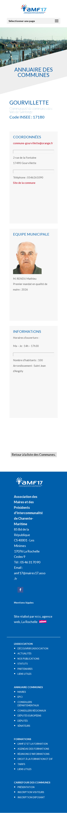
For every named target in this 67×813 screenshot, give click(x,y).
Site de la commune (24, 182)
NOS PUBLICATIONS (28, 658)
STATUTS (23, 663)
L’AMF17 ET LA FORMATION (33, 743)
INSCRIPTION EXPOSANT (31, 797)
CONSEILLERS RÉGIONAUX (32, 710)
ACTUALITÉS (24, 653)
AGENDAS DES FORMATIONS (33, 748)
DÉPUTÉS (23, 720)
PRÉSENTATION (26, 787)
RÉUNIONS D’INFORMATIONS (33, 754)
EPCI (20, 696)
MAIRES (22, 691)
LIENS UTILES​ (24, 673)
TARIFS (21, 764)
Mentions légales (24, 602)
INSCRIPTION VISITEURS (31, 792)
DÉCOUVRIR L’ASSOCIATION (33, 648)
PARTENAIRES (25, 668)
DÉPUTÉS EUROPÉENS (29, 715)
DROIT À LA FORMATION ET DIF (35, 759)
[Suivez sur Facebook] (20, 590)
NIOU (38, 616)
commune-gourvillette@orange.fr (33, 143)
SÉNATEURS (24, 725)
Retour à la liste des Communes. (34, 454)
